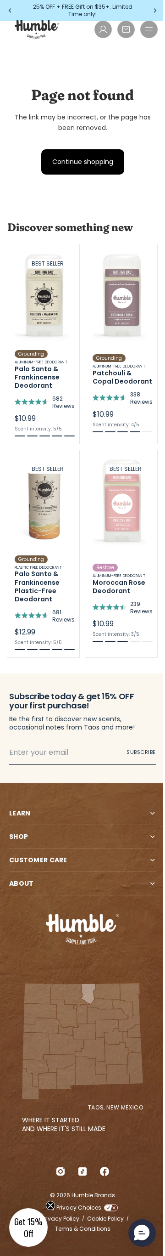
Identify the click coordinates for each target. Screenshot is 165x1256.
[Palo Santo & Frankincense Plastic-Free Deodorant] (43, 553)
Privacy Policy (58, 1218)
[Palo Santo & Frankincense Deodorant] (43, 344)
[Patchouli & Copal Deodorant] (121, 344)
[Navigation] (149, 29)
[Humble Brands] (37, 29)
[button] (28, 1227)
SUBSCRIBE (141, 752)
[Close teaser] (50, 1205)
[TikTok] (80, 1171)
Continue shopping (82, 161)
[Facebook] (102, 1171)
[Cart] (126, 29)
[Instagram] (58, 1171)
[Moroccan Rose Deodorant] (121, 553)
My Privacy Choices (72, 1207)
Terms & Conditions (80, 1229)
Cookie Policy (103, 1218)
